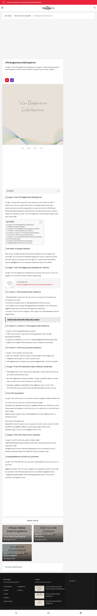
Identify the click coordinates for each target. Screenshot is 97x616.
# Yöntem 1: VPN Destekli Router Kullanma (20, 231)
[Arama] (95, 8)
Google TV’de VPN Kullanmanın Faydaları (19, 241)
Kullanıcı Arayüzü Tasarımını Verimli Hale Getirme (24, 2)
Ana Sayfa (7, 586)
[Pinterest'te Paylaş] (7, 80)
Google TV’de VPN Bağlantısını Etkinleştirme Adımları (23, 229)
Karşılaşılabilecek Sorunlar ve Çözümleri (20, 243)
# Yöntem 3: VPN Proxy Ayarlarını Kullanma (20, 235)
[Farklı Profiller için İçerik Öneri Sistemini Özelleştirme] (39, 588)
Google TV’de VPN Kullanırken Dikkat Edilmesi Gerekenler (24, 237)
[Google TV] (48, 8)
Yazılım (20, 590)
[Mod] (81, 613)
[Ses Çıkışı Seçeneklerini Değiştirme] (39, 603)
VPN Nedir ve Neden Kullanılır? (16, 227)
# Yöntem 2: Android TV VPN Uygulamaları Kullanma (23, 233)
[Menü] (2, 8)
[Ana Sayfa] (48, 613)
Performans (8, 601)
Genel (6, 590)
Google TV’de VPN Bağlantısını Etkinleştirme (20, 225)
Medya (6, 598)
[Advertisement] (32, 39)
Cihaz (6, 594)
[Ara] (16, 613)
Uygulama (21, 586)
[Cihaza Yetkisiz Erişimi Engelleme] (39, 596)
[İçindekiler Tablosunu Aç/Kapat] (40, 222)
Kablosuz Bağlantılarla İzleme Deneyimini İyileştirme (34, 285)
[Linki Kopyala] (12, 80)
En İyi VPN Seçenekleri (13, 239)
